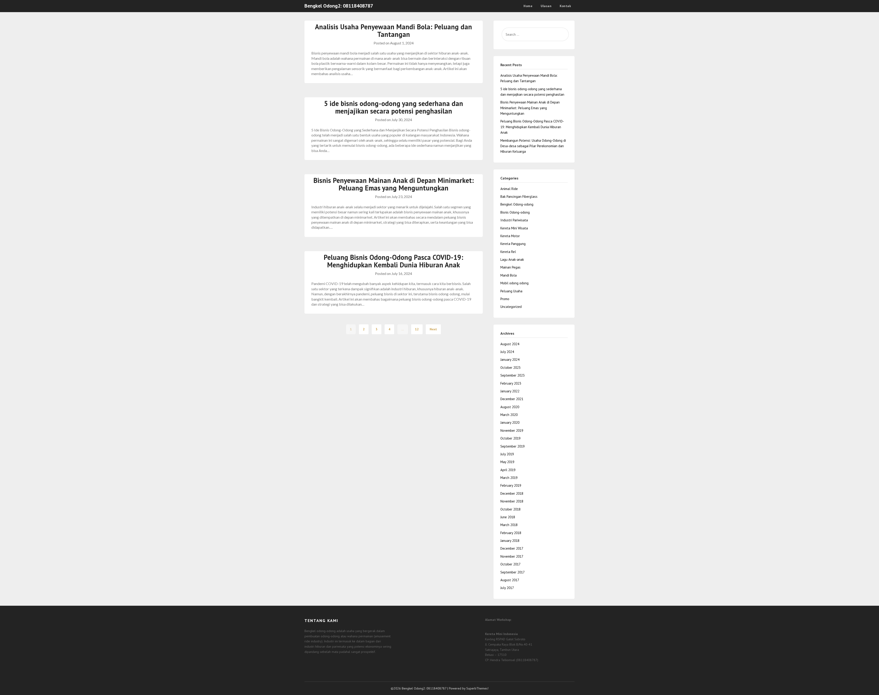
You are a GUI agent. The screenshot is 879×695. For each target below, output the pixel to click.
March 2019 (509, 477)
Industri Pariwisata (514, 220)
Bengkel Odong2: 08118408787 (338, 6)
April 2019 (507, 470)
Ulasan (546, 6)
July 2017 (507, 588)
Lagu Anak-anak (512, 259)
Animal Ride (509, 189)
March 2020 (509, 415)
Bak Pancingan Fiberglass (518, 196)
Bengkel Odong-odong (516, 204)
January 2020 (509, 422)
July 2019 (507, 454)
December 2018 (511, 493)
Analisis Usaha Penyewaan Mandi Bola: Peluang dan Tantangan (393, 30)
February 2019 (510, 485)
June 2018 (507, 517)
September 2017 (512, 572)
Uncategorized (511, 306)
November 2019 (511, 430)
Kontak (565, 6)
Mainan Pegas (510, 267)
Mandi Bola (508, 275)
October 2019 (510, 438)
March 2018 (509, 525)
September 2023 (512, 375)
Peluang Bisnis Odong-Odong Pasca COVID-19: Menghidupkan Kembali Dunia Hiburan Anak (393, 261)
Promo (504, 299)
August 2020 (509, 407)
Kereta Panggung (513, 244)
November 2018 (511, 501)
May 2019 (507, 462)
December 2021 (511, 399)
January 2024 (509, 359)
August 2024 (509, 344)
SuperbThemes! (477, 688)
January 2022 (509, 391)
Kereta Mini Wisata (514, 228)
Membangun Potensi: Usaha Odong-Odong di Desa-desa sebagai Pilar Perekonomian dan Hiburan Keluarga (533, 146)
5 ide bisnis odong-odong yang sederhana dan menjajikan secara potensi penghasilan (393, 107)
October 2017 (510, 564)
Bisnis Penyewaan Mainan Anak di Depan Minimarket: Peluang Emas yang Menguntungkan (393, 184)
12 (417, 329)
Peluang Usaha (511, 291)
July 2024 (507, 352)
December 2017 (511, 548)
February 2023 (510, 383)
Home (528, 6)
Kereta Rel (508, 252)
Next (433, 329)
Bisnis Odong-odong (515, 212)
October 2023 (510, 367)
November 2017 (511, 556)
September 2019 (512, 446)
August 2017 (509, 580)
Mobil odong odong (514, 283)
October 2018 (510, 509)
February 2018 (510, 533)
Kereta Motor (510, 236)
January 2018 (509, 540)
